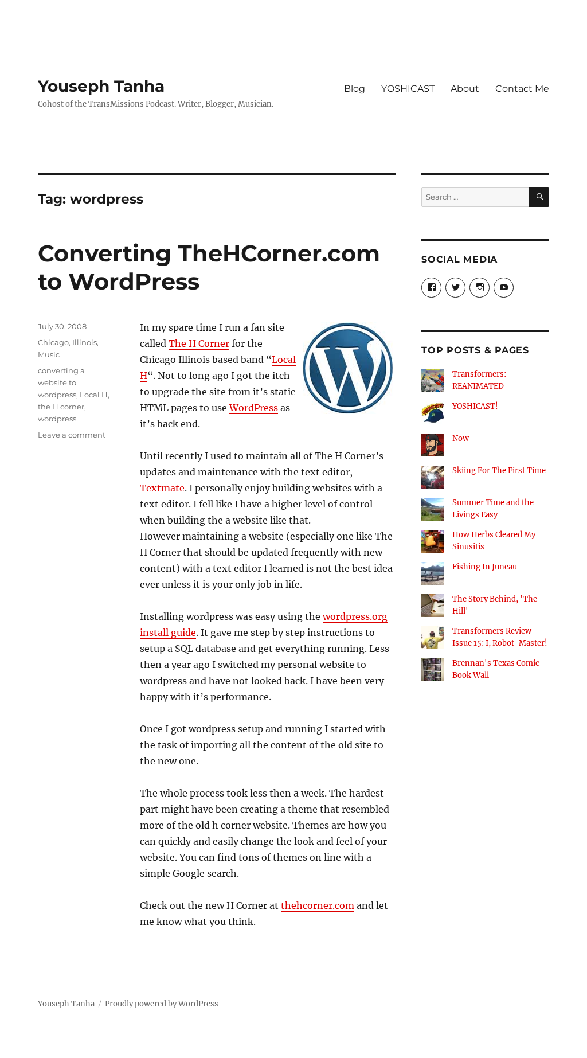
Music (49, 354)
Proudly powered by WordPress (161, 1004)
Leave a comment (71, 434)
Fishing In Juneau (484, 567)
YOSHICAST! (475, 406)
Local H (94, 394)
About (465, 88)
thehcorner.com (317, 905)
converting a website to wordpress (61, 382)
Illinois (84, 342)
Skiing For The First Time (499, 470)
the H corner (61, 406)
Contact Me (522, 88)
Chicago (53, 342)
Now (460, 438)
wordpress (57, 418)
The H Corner (199, 343)
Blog (354, 88)
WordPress (253, 407)
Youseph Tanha (101, 86)
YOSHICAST (408, 88)
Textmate (162, 488)
